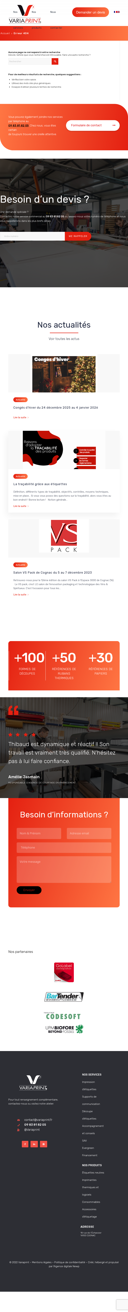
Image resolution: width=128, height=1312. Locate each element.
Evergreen (88, 1148)
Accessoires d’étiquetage (89, 1213)
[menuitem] (20, 12)
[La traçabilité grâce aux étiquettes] (64, 450)
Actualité (20, 399)
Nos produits (92, 1165)
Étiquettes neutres (93, 1172)
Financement (89, 1155)
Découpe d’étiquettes (89, 1115)
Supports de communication (91, 1100)
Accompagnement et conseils (93, 1130)
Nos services (92, 1074)
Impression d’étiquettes (89, 1086)
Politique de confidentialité (69, 1262)
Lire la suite (19, 417)
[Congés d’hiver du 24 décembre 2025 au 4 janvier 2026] (64, 373)
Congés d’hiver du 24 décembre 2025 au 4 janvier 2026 (55, 407)
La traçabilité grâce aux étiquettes (40, 484)
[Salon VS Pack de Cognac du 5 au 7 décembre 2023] (64, 538)
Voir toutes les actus (64, 339)
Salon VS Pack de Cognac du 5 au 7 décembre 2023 (52, 572)
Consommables (91, 1202)
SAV (84, 1140)
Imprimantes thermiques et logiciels (90, 1187)
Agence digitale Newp (66, 1266)
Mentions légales (42, 1262)
